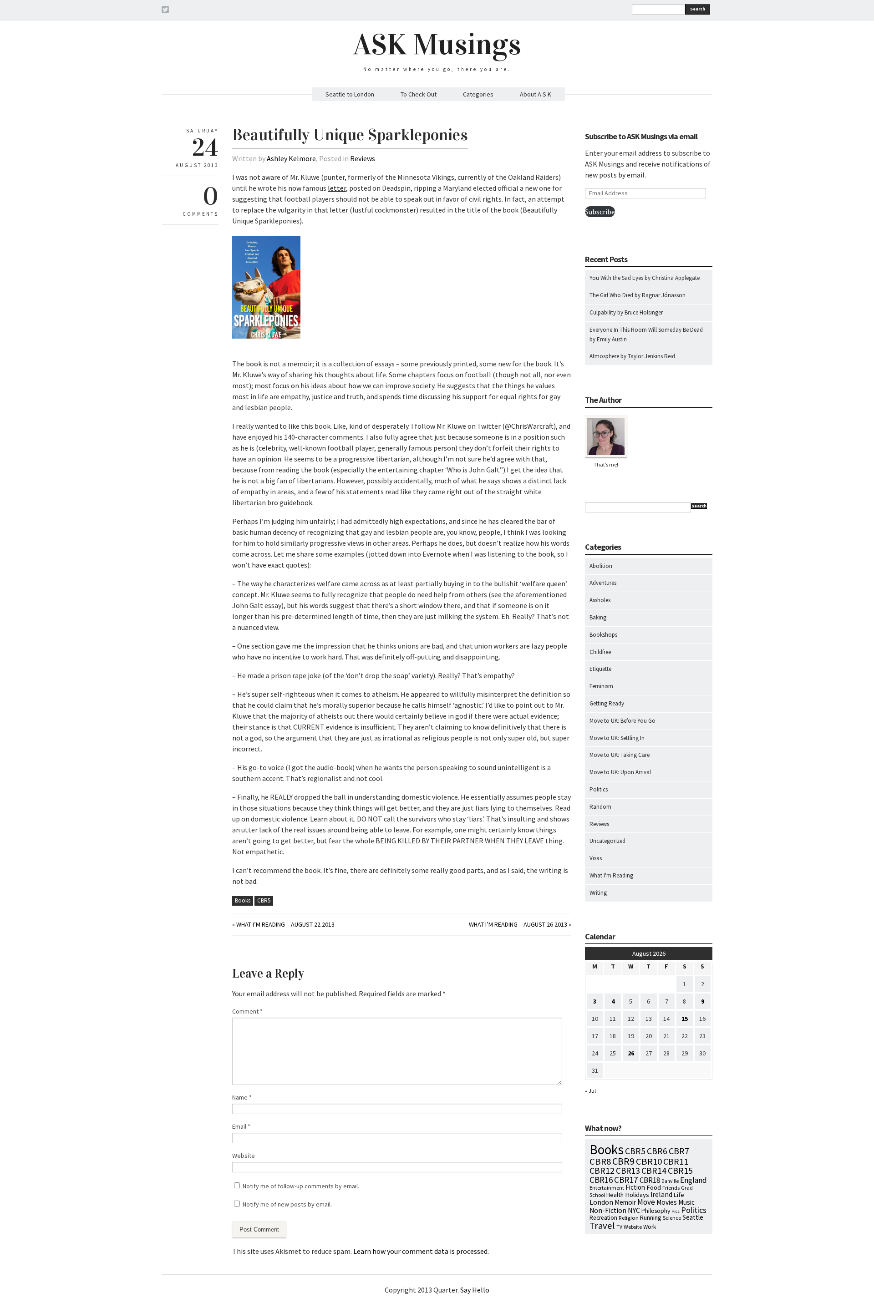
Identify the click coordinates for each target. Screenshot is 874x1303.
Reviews (362, 158)
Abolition (600, 566)
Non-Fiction (607, 1210)
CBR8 (600, 1161)
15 (684, 1018)
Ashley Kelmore (291, 158)
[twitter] (165, 11)
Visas (595, 858)
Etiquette (600, 669)
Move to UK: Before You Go (622, 721)
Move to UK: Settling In (617, 738)
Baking (597, 617)
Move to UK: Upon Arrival (620, 772)
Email (241, 1126)
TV (619, 1227)
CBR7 (679, 1150)
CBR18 (650, 1180)
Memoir (625, 1202)
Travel (602, 1226)
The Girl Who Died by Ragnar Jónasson (637, 295)
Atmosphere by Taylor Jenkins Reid (632, 356)
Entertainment (606, 1187)
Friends (671, 1187)
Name (242, 1097)
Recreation (603, 1218)
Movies (666, 1202)
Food (653, 1187)
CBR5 (263, 900)
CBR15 (680, 1170)
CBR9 (623, 1161)
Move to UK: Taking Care (619, 755)
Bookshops (603, 635)
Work (649, 1227)
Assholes (599, 600)
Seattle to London (349, 94)
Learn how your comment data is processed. (421, 1251)
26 (631, 1053)
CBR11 (675, 1161)
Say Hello (474, 1289)
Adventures (602, 583)
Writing (598, 893)
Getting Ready (606, 703)
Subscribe (600, 211)
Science (672, 1217)
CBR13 (628, 1170)
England (693, 1180)
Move (646, 1202)
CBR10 (649, 1161)
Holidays (637, 1195)
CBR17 (626, 1179)
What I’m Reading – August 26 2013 (518, 924)
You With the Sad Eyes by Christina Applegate (644, 278)
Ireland (661, 1194)
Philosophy (655, 1211)
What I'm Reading (611, 875)
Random (600, 807)
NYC (634, 1210)
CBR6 (657, 1151)
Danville (670, 1181)
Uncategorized (607, 841)
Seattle (692, 1217)
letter (337, 188)
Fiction (635, 1187)
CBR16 (601, 1179)
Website (243, 1155)
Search (697, 9)
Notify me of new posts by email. (287, 1204)
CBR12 (602, 1170)
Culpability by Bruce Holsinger (626, 312)
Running (650, 1217)
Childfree (600, 652)
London (601, 1202)
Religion (629, 1217)
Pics (675, 1211)
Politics (598, 789)
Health (615, 1195)
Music (686, 1202)
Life (679, 1195)
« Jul (590, 1090)
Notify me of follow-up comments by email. (301, 1186)
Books (242, 900)
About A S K (535, 94)
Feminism (601, 686)
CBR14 (653, 1170)
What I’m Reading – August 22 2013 (285, 924)
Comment (247, 1011)
